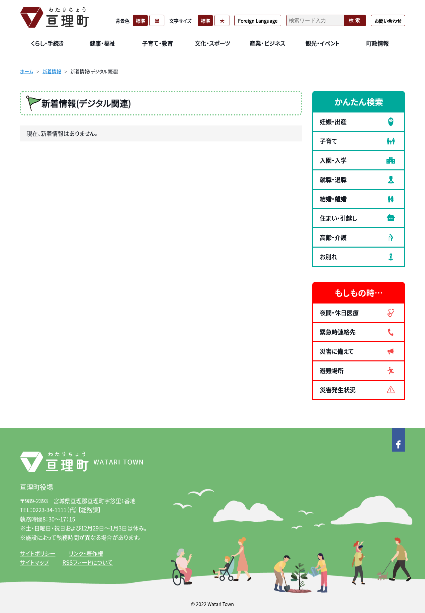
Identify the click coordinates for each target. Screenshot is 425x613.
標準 (140, 20)
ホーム (26, 71)
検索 (355, 20)
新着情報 (51, 71)
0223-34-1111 (49, 510)
